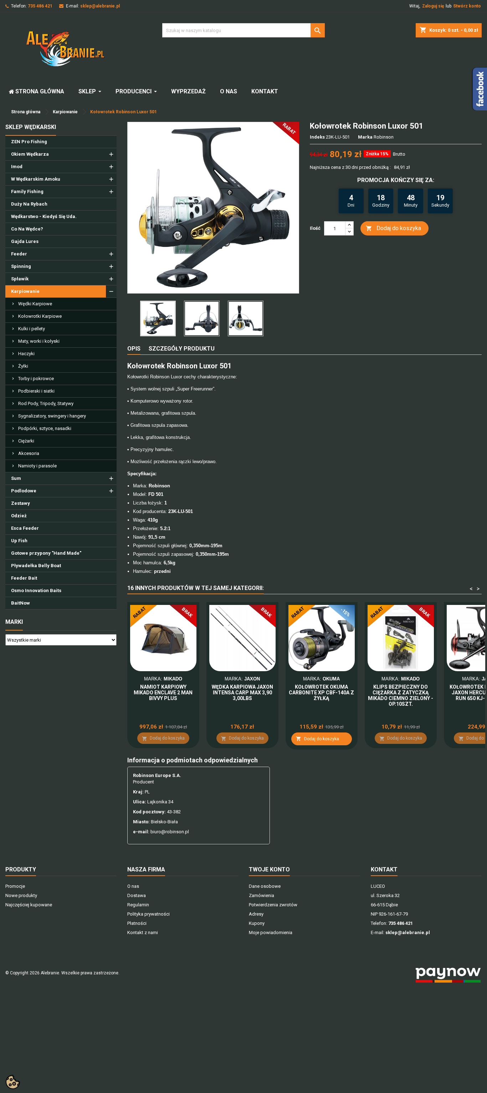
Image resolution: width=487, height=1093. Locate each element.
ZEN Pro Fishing (29, 141)
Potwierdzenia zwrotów (273, 904)
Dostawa (136, 895)
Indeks (317, 137)
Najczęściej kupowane (28, 904)
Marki (14, 621)
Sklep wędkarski (30, 127)
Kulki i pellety (31, 328)
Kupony (257, 923)
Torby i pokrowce (36, 378)
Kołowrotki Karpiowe (40, 316)
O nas (133, 886)
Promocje (15, 886)
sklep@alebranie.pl (100, 6)
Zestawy (20, 503)
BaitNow (20, 603)
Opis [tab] (133, 348)
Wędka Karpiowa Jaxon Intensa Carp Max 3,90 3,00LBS (242, 692)
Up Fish (19, 540)
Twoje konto (269, 869)
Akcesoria (28, 453)
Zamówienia (261, 895)
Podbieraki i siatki (36, 391)
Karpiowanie (25, 291)
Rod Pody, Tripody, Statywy (45, 403)
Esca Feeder (25, 528)
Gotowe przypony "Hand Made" (46, 553)
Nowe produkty (21, 895)
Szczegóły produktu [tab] (182, 348)
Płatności (137, 923)
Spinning (21, 266)
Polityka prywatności (148, 914)
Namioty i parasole (37, 465)
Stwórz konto (467, 6)
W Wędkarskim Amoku (35, 179)
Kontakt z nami (142, 932)
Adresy (256, 914)
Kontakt (384, 869)
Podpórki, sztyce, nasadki (44, 428)
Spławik (20, 278)
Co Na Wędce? (27, 229)
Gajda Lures (25, 241)
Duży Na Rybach (29, 204)
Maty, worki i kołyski (39, 341)
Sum (16, 478)
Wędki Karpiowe (35, 303)
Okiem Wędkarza (30, 154)
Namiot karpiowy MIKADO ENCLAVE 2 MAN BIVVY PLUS (163, 692)
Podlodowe (23, 490)
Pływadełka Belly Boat (36, 565)
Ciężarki (26, 441)
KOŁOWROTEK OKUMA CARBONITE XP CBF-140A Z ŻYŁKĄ (321, 692)
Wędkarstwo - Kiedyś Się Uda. (44, 216)
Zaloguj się (433, 6)
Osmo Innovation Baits (36, 590)
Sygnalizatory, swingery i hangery (52, 416)
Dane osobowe (265, 886)
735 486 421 (40, 6)
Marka (365, 137)
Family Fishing (27, 191)
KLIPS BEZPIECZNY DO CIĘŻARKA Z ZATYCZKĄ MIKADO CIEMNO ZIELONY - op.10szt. (400, 695)
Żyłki (23, 366)
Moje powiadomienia (270, 932)
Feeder (19, 254)
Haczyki (26, 353)
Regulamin (138, 904)
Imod (16, 166)
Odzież (19, 515)
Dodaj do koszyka (393, 228)
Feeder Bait (24, 578)
